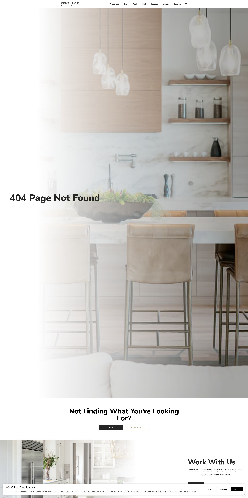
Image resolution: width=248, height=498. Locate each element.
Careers (154, 4)
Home (110, 427)
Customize (223, 489)
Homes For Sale (137, 427)
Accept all (236, 489)
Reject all (211, 489)
